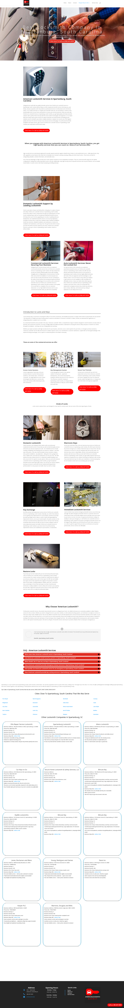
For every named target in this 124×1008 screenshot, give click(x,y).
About (69, 3)
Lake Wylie (96, 706)
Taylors (4, 714)
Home (65, 3)
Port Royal (5, 698)
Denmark (35, 702)
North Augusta (37, 698)
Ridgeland (5, 702)
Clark (94, 702)
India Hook (66, 702)
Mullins (95, 710)
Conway (95, 698)
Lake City (35, 710)
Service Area (95, 3)
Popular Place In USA (84, 3)
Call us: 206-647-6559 (114, 1005)
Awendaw (95, 714)
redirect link (17, 736)
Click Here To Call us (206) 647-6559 (62, 41)
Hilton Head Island (67, 706)
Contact (75, 3)
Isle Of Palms (66, 710)
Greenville (35, 706)
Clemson (35, 714)
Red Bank (65, 698)
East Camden (6, 710)
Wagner (65, 714)
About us (70, 991)
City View (5, 706)
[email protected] (31, 996)
